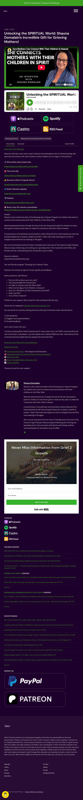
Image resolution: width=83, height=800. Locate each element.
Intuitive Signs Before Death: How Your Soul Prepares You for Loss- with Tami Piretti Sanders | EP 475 (39, 601)
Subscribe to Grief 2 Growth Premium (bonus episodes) (29, 354)
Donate (45, 770)
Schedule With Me (48, 773)
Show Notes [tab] (10, 144)
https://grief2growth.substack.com (36, 306)
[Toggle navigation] (76, 11)
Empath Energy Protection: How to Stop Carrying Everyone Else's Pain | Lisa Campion (33, 650)
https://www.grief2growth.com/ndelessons (20, 342)
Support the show (11, 347)
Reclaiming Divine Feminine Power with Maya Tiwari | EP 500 (25, 630)
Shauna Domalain (32, 383)
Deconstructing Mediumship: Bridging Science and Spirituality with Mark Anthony (32, 561)
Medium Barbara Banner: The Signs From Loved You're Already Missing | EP (30, 655)
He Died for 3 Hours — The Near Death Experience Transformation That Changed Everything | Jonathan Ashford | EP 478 (40, 567)
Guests (45, 767)
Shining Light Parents (13, 573)
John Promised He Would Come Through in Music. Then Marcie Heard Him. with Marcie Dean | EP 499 (39, 635)
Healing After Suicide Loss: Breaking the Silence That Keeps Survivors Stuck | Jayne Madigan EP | (37, 640)
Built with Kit (41, 509)
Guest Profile (69, 144)
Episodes (7, 764)
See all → (7, 587)
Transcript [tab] (20, 144)
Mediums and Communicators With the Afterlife (24, 592)
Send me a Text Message (14, 149)
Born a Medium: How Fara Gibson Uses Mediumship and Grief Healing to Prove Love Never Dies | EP (39, 597)
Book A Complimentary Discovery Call (22, 360)
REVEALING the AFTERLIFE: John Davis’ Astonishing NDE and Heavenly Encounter (32, 556)
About (6, 770)
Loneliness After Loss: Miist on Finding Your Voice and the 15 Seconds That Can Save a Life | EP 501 (38, 625)
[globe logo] (25, 432)
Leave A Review (13, 362)
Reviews (6, 773)
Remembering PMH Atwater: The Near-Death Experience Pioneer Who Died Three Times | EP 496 (38, 660)
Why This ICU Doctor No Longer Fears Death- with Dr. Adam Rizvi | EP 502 (30, 620)
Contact (45, 764)
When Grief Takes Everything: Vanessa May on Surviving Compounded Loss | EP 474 (33, 582)
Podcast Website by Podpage (34, 792)
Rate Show (7, 776)
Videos (6, 767)
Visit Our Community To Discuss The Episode (41, 3)
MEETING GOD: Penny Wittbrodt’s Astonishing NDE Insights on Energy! (28, 551)
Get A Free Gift (13, 357)
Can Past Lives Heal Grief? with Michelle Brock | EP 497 (23, 645)
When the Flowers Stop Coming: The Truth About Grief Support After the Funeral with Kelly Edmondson (40, 577)
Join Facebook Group (15, 351)
